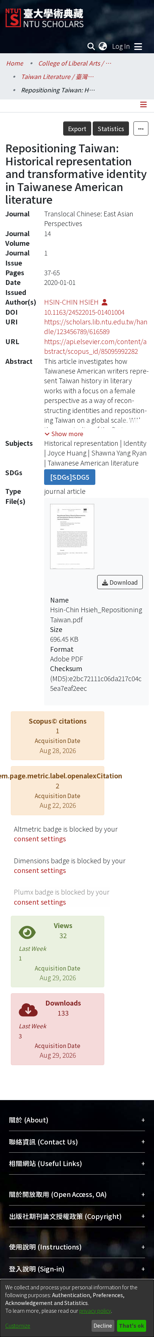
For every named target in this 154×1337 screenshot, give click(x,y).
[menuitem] (103, 46)
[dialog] (77, 1308)
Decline (102, 1325)
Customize (17, 1325)
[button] (64, 433)
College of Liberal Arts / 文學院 (75, 62)
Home (14, 62)
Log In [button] (121, 46)
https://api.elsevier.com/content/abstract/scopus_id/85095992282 (95, 346)
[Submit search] (91, 46)
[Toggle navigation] (137, 46)
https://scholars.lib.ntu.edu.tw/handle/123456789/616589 (96, 326)
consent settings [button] (40, 838)
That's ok (131, 1325)
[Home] (44, 15)
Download (123, 582)
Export (77, 128)
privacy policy (95, 1310)
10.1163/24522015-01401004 (84, 312)
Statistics (111, 128)
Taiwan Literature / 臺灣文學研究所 (58, 76)
